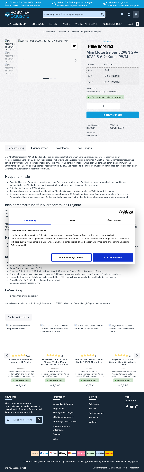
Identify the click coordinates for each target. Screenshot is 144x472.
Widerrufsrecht (100, 468)
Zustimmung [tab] (30, 220)
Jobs (55, 439)
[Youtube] (132, 407)
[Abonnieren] (39, 420)
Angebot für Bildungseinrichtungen (63, 410)
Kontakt (92, 408)
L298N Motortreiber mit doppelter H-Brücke (21, 360)
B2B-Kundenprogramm (63, 417)
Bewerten (107, 41)
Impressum (134, 468)
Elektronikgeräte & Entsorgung (61, 428)
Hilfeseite (93, 417)
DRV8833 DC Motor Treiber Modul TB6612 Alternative (89, 360)
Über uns (57, 434)
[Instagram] (136, 407)
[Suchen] (102, 14)
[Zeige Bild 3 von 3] (55, 78)
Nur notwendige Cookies (71, 257)
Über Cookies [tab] (114, 220)
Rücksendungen (96, 413)
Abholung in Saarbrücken (64, 421)
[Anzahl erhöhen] (117, 106)
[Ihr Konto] (129, 14)
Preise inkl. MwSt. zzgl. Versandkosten (102, 92)
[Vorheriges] (24, 60)
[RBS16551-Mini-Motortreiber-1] (49, 60)
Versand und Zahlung (63, 404)
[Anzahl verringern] (89, 106)
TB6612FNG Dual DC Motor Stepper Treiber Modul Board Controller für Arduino (55, 361)
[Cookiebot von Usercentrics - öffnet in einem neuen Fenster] (121, 212)
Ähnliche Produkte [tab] (18, 317)
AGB (125, 468)
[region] (43, 60)
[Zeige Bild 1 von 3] (46, 78)
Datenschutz (115, 468)
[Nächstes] (137, 24)
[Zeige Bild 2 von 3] (51, 78)
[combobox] (80, 14)
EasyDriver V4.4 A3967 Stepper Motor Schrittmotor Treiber (123, 361)
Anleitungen (94, 404)
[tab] (15, 148)
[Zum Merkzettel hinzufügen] (74, 46)
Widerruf (93, 422)
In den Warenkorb (112, 114)
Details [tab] (72, 220)
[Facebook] (127, 407)
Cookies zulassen (113, 257)
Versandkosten (73, 461)
